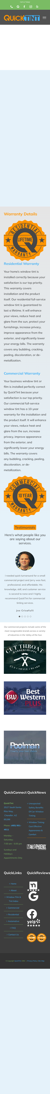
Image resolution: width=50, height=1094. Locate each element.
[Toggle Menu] (44, 18)
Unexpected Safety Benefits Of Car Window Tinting (36, 809)
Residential (13, 914)
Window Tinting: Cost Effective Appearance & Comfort (37, 828)
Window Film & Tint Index (13, 899)
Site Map (41, 961)
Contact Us (13, 934)
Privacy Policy (32, 961)
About (14, 890)
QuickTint (17, 961)
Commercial (13, 908)
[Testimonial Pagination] (19, 616)
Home (13, 883)
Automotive (13, 921)
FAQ (14, 928)
